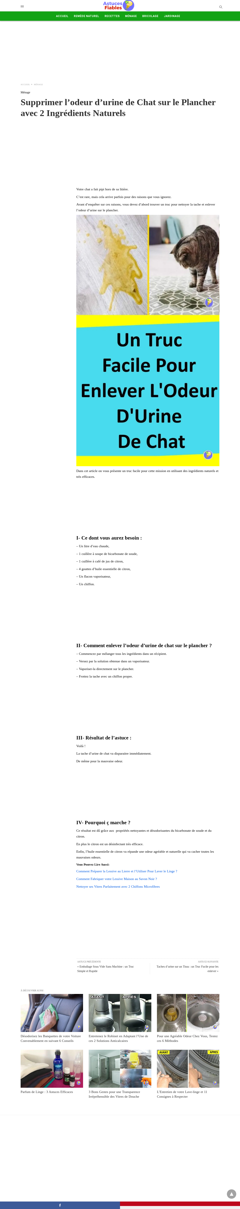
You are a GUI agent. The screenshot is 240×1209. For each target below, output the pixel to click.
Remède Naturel (86, 16)
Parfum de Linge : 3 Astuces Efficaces (47, 1092)
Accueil (62, 16)
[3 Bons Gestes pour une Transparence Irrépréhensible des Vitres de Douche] (120, 1069)
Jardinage (172, 16)
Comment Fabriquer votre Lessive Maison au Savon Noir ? (116, 879)
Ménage (131, 16)
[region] (120, 148)
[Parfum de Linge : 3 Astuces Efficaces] (52, 1069)
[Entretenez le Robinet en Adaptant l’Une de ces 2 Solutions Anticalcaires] (120, 1013)
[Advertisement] (120, 51)
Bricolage (150, 16)
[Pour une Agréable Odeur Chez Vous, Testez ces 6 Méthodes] (188, 1013)
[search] (220, 6)
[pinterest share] (180, 1204)
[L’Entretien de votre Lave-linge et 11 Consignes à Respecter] (188, 1069)
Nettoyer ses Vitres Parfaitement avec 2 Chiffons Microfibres (118, 886)
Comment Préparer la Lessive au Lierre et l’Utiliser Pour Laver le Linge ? (126, 871)
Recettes (112, 16)
